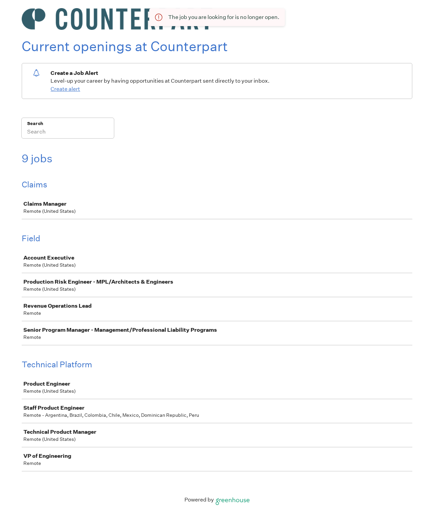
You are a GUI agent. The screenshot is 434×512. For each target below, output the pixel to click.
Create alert (65, 89)
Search (35, 123)
